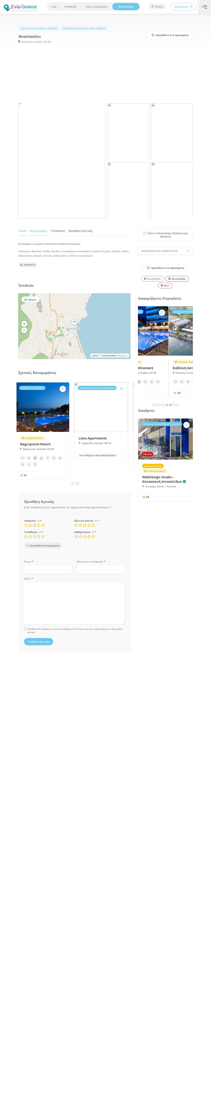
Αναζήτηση (125, 6)
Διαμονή (25, 28)
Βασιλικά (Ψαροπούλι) (75, 28)
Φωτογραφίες (38, 231)
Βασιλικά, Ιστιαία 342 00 (36, 41)
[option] (45, 421)
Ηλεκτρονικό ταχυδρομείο (91, 562)
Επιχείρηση (181, 6)
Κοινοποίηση (153, 278)
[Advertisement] (105, 79)
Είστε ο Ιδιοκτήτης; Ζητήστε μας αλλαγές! (167, 234)
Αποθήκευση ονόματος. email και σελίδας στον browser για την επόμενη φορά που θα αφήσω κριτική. (74, 631)
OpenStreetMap (109, 355)
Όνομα (28, 562)
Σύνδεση (158, 6)
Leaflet (95, 355)
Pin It (166, 285)
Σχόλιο (28, 579)
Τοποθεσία (57, 231)
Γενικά (22, 231)
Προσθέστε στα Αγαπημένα (167, 268)
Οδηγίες (32, 299)
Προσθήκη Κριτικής (80, 231)
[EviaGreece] (20, 7)
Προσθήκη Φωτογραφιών (45, 545)
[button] (70, 6)
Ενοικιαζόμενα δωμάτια (44, 28)
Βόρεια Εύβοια (98, 28)
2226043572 (29, 264)
